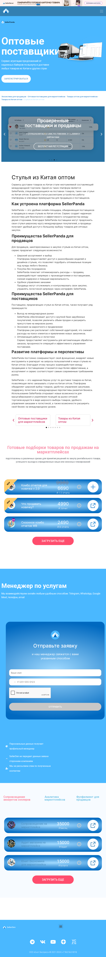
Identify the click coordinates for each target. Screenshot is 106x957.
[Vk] (42, 942)
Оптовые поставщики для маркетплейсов (46, 96)
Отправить (55, 706)
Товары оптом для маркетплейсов (82, 96)
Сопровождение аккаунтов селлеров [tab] (16, 798)
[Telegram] (32, 942)
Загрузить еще (53, 541)
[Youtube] (53, 942)
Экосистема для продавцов (13, 96)
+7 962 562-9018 (69, 952)
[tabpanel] (53, 851)
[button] (16, 79)
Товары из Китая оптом (11, 99)
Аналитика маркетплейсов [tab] (55, 798)
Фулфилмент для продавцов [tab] (87, 798)
